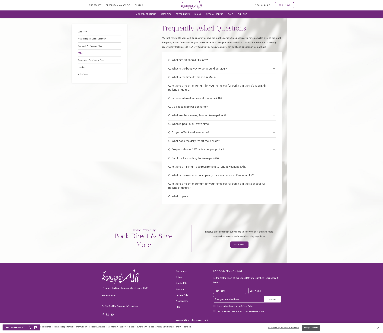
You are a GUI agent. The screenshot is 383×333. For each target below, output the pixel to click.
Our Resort (95, 5)
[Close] (378, 327)
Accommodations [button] (146, 14)
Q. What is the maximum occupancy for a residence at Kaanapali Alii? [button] (211, 175)
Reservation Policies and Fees (91, 60)
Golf (230, 14)
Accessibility (182, 301)
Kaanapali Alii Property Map (90, 46)
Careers (180, 289)
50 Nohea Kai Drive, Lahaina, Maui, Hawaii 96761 (125, 288)
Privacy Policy (182, 295)
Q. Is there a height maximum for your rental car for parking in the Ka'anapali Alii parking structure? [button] (217, 87)
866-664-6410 (108, 295)
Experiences (183, 14)
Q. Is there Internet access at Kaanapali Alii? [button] (195, 98)
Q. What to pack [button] (178, 196)
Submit (272, 299)
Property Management (118, 5)
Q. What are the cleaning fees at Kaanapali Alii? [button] (197, 115)
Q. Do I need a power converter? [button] (188, 106)
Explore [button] (242, 14)
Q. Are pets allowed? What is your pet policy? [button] (196, 149)
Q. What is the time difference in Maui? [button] (192, 77)
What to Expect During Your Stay (92, 39)
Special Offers (214, 14)
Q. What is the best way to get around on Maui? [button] (197, 68)
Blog (178, 307)
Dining (198, 14)
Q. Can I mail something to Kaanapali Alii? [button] (193, 158)
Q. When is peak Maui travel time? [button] (189, 124)
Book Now (284, 5)
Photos (139, 5)
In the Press (83, 74)
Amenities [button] (166, 14)
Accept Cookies (311, 328)
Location (82, 67)
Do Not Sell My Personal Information (283, 328)
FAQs (80, 53)
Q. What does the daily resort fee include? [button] (193, 141)
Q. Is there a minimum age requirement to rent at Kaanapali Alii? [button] (207, 166)
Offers (179, 277)
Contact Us (181, 283)
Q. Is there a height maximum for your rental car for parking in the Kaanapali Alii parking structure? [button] (217, 185)
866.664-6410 (263, 5)
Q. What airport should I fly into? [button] (188, 60)
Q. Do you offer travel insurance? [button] (188, 132)
